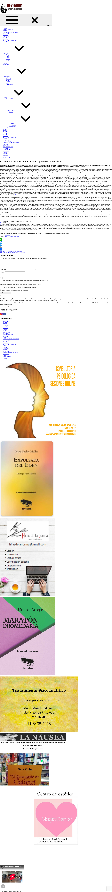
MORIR (5, 322)
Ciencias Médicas (10, 98)
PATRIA (5, 28)
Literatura (5, 53)
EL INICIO (6, 321)
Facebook (7, 235)
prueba (9, 157)
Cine (7, 77)
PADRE (5, 37)
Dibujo (7, 83)
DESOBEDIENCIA (8, 147)
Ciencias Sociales (10, 110)
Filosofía (5, 63)
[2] (15, 195)
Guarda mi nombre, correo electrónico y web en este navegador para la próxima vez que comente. (25, 280)
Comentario (3, 269)
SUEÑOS (5, 153)
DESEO (5, 324)
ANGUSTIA (6, 140)
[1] (24, 173)
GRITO (5, 30)
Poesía (7, 56)
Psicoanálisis (6, 64)
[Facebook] (56, 242)
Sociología (11, 123)
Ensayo (8, 55)
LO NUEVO (6, 144)
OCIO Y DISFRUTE (8, 141)
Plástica (8, 81)
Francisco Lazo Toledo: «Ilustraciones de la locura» (12, 252)
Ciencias (5, 97)
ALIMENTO (6, 325)
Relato (7, 60)
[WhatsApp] (56, 239)
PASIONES (6, 151)
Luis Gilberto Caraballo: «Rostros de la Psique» (11, 251)
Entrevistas (5, 130)
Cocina (4, 129)
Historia (11, 112)
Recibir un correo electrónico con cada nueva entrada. (15, 290)
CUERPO (5, 155)
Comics (8, 85)
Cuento (8, 59)
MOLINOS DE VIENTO (9, 40)
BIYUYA (5, 148)
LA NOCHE (6, 354)
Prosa (7, 57)
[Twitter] (56, 244)
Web (1, 277)
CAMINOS (6, 41)
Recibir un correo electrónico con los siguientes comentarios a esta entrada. (20, 287)
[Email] (56, 247)
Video (7, 80)
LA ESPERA (6, 36)
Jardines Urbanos (7, 127)
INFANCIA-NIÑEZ (8, 29)
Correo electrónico (5, 275)
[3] (69, 200)
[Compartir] (56, 249)
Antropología (12, 126)
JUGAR (5, 152)
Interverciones (9, 84)
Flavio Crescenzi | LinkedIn (12, 236)
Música (14, 125)
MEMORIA (6, 145)
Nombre (2, 272)
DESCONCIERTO (7, 149)
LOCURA (5, 39)
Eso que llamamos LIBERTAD (10, 32)
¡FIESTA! (5, 35)
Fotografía (8, 79)
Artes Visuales (6, 76)
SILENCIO (6, 33)
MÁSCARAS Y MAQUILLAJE (11, 142)
